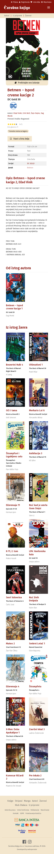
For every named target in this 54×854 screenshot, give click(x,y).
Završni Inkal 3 (37, 729)
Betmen (30, 168)
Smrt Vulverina (14, 597)
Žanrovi (28, 16)
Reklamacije (35, 810)
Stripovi (18, 801)
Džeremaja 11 (13, 505)
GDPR (22, 813)
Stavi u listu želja (21, 139)
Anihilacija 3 (35, 453)
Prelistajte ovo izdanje (28, 82)
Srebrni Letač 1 (37, 643)
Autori (6, 16)
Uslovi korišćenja (23, 810)
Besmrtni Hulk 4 (14, 364)
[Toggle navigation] (48, 8)
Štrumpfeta (35, 686)
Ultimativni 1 (36, 364)
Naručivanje (45, 810)
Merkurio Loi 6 (37, 410)
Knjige (10, 801)
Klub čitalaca (21, 805)
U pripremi (17, 16)
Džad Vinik (17, 113)
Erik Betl (26, 113)
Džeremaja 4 (12, 686)
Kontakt (15, 813)
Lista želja (36, 2)
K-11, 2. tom (12, 551)
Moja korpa (47, 2)
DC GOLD (30, 163)
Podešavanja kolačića (33, 813)
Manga (27, 801)
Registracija (25, 2)
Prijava (15, 2)
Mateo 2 (10, 643)
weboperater (32, 849)
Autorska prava (10, 810)
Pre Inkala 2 (35, 775)
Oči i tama (11, 410)
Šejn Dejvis (35, 113)
